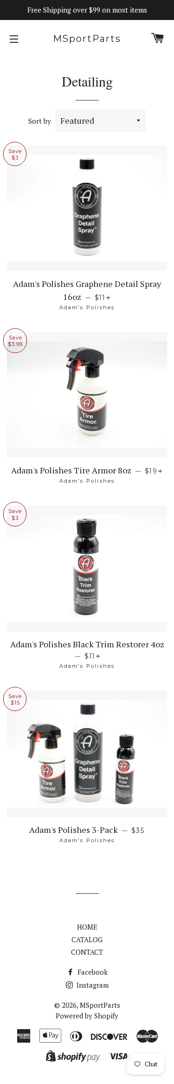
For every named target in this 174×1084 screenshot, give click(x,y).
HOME (87, 926)
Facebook (92, 972)
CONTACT (87, 952)
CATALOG (87, 939)
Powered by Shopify (87, 1015)
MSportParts (87, 38)
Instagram (92, 985)
